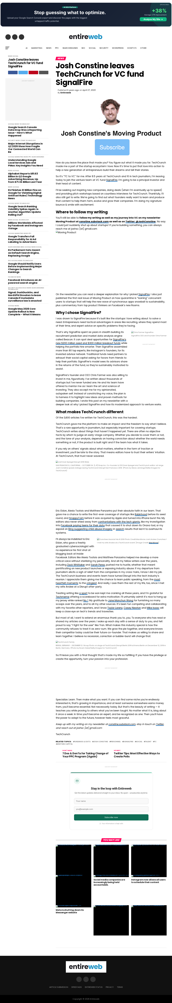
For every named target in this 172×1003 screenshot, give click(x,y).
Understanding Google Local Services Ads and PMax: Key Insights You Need (25, 163)
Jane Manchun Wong (120, 600)
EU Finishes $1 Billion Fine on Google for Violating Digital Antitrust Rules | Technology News (25, 194)
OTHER (143, 48)
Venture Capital (65, 744)
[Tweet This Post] (23, 72)
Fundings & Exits (82, 742)
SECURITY (103, 48)
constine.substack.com (94, 221)
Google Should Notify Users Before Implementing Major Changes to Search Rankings (25, 268)
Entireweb (65, 92)
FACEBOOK (12, 277)
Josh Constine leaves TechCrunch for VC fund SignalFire (25, 63)
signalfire (128, 742)
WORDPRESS (117, 48)
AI (27, 48)
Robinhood (141, 514)
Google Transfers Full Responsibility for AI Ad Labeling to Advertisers (22, 239)
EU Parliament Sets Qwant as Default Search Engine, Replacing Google (24, 253)
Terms (120, 987)
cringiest (92, 583)
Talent (148, 742)
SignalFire (111, 180)
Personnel (115, 742)
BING (22, 247)
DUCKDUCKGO (21, 288)
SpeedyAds (76, 987)
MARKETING (36, 48)
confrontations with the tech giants (119, 521)
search (120, 529)
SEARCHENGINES (70, 48)
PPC (57, 48)
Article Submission (58, 987)
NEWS (48, 48)
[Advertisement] (28, 101)
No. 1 (85, 600)
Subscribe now (111, 817)
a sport (83, 593)
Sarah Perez (98, 564)
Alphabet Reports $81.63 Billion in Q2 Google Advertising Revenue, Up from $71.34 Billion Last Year (25, 177)
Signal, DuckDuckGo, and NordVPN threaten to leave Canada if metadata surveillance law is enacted (24, 296)
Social (139, 742)
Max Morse (153, 543)
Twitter (160, 724)
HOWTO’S (131, 48)
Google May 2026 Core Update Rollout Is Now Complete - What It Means (24, 311)
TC (155, 742)
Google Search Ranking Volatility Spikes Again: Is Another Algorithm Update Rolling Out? (24, 210)
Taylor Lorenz (115, 607)
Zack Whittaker (76, 564)
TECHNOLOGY (24, 124)
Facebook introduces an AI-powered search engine (25, 281)
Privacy (110, 987)
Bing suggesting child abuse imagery (90, 529)
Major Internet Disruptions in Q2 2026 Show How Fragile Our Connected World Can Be (25, 147)
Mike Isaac (153, 607)
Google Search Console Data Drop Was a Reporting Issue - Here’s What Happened (25, 131)
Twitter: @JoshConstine (141, 221)
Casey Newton (132, 607)
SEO (83, 48)
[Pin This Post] (33, 72)
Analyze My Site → (153, 19)
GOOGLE (11, 124)
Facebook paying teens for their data (83, 525)
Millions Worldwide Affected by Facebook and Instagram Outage (25, 226)
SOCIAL (92, 48)
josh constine (100, 742)
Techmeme (62, 596)
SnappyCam (76, 518)
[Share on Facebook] (13, 72)
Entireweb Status (94, 987)
